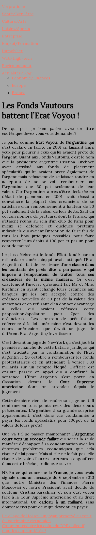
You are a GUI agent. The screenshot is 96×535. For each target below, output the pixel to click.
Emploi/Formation (20, 43)
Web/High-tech (17, 58)
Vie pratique (13, 6)
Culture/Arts (14, 21)
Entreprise (12, 36)
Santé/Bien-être (17, 13)
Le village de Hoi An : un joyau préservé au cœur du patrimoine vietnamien (47, 518)
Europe (19, 85)
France (18, 92)
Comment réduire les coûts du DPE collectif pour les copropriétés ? (43, 528)
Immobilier (12, 50)
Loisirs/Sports (16, 28)
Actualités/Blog (17, 72)
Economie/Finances (31, 77)
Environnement (17, 65)
